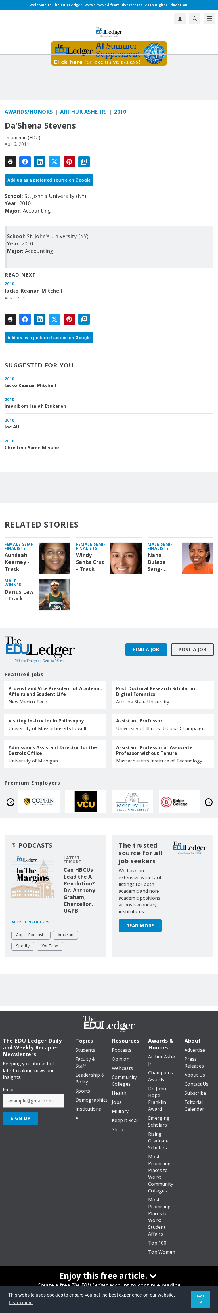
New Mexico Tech (28, 702)
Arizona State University (142, 702)
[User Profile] (180, 18)
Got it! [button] (200, 1299)
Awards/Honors (29, 111)
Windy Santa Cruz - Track (90, 562)
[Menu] (209, 18)
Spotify (23, 945)
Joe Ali (12, 427)
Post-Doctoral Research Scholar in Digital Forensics (155, 691)
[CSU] (158, 801)
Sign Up (21, 1118)
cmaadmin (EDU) (23, 138)
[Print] (10, 161)
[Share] (25, 161)
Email (8, 1089)
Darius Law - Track (19, 595)
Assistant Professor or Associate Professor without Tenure (154, 750)
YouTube (49, 945)
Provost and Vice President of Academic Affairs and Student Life (55, 691)
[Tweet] (54, 161)
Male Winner (13, 582)
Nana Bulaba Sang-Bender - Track (159, 562)
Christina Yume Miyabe (32, 447)
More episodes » (30, 922)
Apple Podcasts (31, 934)
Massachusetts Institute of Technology (159, 761)
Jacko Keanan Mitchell (33, 290)
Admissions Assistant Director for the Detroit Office (53, 750)
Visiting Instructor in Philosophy (46, 721)
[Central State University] (65, 801)
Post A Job (192, 649)
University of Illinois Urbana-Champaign (160, 728)
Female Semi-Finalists (19, 546)
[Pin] (69, 161)
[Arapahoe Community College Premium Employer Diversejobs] (112, 801)
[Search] (194, 18)
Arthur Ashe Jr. (83, 111)
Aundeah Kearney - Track (17, 562)
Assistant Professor (139, 721)
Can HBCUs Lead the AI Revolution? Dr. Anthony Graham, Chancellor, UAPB (79, 890)
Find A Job (146, 649)
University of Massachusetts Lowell (47, 728)
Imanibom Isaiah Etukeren (35, 406)
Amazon (66, 934)
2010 (120, 111)
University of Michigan (33, 761)
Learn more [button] (21, 1302)
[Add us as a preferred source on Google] (84, 161)
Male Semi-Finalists (160, 546)
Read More (140, 926)
